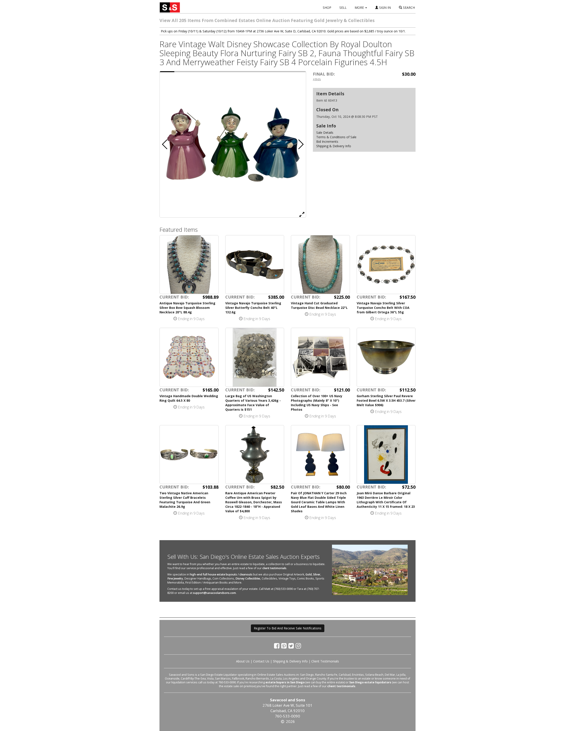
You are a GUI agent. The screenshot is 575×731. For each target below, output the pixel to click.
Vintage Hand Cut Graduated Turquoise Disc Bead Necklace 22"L (319, 305)
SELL (343, 7)
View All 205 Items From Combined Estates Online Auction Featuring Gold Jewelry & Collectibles (267, 20)
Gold (308, 574)
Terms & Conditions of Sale (336, 137)
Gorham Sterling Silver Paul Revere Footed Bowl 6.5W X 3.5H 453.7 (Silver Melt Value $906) (386, 400)
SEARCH (408, 7)
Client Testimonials (325, 661)
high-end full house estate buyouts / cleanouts (221, 574)
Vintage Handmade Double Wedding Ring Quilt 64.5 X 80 (188, 398)
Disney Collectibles (247, 578)
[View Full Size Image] (301, 214)
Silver (316, 574)
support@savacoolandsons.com (214, 593)
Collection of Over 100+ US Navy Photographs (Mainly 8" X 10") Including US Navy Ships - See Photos (316, 403)
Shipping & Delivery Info (333, 146)
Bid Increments (327, 141)
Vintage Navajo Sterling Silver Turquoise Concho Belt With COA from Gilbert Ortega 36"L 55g (383, 307)
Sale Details (324, 132)
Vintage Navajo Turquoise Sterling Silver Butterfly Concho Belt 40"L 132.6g (253, 307)
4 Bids (317, 79)
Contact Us (261, 661)
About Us (243, 661)
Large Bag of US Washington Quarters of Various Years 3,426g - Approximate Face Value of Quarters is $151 (253, 403)
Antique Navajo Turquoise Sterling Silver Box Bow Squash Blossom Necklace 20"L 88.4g (187, 307)
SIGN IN (384, 7)
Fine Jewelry (175, 578)
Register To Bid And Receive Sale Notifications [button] (287, 628)
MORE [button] (360, 7)
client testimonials (274, 568)
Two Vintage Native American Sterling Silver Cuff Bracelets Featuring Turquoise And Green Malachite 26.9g (184, 500)
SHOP (327, 7)
